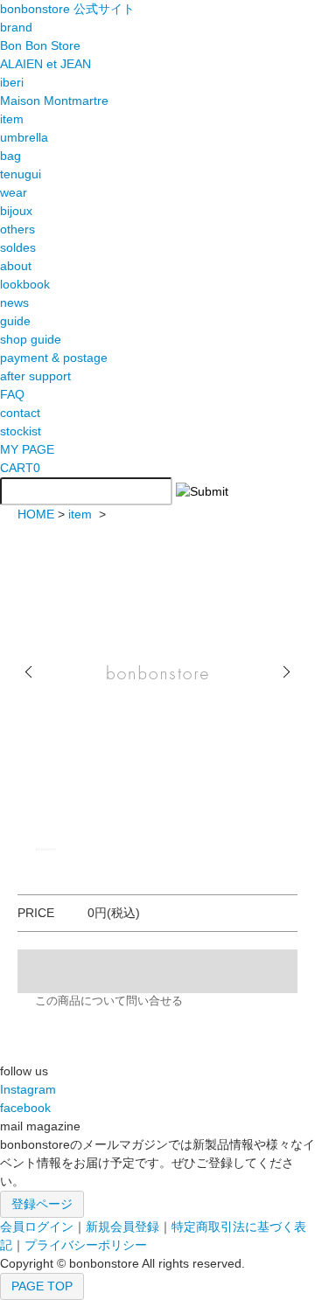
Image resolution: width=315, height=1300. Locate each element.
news (14, 302)
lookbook (25, 284)
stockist (20, 431)
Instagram (28, 1089)
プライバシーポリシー (85, 1245)
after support (35, 376)
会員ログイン (37, 1227)
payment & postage (54, 358)
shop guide (30, 339)
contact (20, 413)
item (80, 514)
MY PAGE (27, 449)
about (16, 266)
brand (16, 27)
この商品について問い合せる (109, 1001)
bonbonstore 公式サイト (67, 9)
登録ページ (42, 1204)
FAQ (12, 394)
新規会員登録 (122, 1227)
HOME (36, 514)
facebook (25, 1108)
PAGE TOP (42, 1286)
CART (20, 468)
